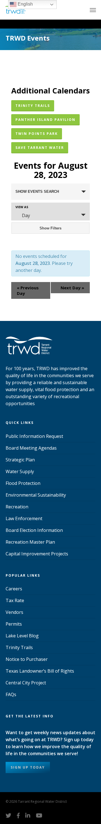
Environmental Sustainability (36, 495)
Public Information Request (34, 436)
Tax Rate (15, 600)
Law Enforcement (24, 518)
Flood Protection (23, 483)
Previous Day (28, 290)
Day (26, 215)
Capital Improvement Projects (37, 554)
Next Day (72, 287)
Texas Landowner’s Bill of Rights (40, 671)
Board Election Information (34, 530)
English (25, 4)
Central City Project (26, 683)
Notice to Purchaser (27, 659)
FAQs (11, 694)
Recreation (17, 507)
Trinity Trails (19, 647)
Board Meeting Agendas (31, 448)
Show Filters (50, 228)
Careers (14, 589)
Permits (14, 624)
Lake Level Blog (22, 636)
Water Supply (20, 471)
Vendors (14, 612)
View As (21, 206)
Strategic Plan (20, 460)
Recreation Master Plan (30, 542)
